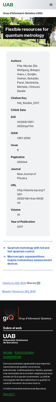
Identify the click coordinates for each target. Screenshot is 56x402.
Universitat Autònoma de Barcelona (8, 5)
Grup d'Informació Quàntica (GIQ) (23, 13)
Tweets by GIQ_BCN (14, 283)
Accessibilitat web (12, 356)
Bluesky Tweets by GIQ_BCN (19, 291)
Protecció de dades (24, 352)
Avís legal (7, 352)
